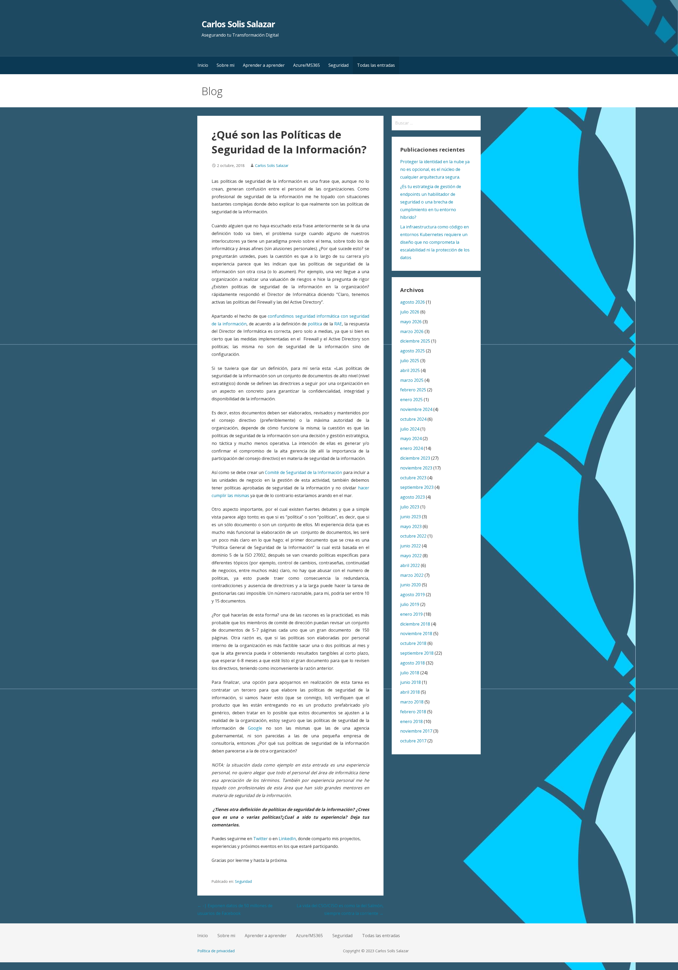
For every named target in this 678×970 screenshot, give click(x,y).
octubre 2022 (413, 536)
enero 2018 (411, 721)
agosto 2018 (412, 663)
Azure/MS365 (306, 65)
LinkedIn (287, 838)
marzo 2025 (411, 380)
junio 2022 (410, 546)
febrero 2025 (413, 390)
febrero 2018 (413, 712)
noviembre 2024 (416, 409)
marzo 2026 (411, 331)
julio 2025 (409, 361)
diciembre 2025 (415, 341)
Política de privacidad (216, 950)
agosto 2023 (412, 497)
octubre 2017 (413, 741)
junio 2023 (410, 517)
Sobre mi (225, 65)
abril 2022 (410, 565)
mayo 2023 (411, 526)
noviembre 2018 (416, 633)
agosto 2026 (412, 302)
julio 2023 (409, 507)
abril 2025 (410, 370)
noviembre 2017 (416, 731)
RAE (338, 324)
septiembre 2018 (417, 653)
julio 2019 (409, 604)
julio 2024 (409, 429)
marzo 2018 (411, 702)
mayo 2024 (411, 438)
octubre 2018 (413, 643)
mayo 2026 (411, 322)
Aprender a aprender (264, 65)
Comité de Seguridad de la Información (303, 472)
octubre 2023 (413, 478)
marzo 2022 (411, 575)
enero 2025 (411, 399)
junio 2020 (410, 585)
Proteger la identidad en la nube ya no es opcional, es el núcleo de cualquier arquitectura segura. (435, 169)
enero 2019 (411, 614)
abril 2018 (410, 692)
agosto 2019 (412, 594)
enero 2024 (411, 448)
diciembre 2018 (415, 624)
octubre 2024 (413, 419)
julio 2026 (409, 312)
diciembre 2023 (415, 458)
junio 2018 (410, 682)
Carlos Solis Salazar (238, 24)
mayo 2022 (411, 556)
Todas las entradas (376, 65)
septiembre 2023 (417, 487)
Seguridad (338, 65)
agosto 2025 (412, 351)
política (315, 324)
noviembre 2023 (416, 468)
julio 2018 (409, 673)
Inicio (203, 65)
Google (255, 728)
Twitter (260, 838)
